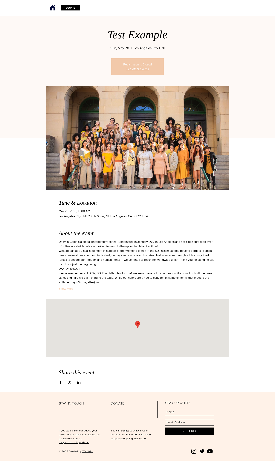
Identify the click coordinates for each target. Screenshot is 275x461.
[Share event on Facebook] (60, 382)
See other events (137, 69)
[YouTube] (210, 451)
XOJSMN (87, 451)
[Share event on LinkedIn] (79, 382)
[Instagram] (193, 451)
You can (116, 430)
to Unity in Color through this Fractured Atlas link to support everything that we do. (131, 434)
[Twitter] (201, 451)
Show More (66, 288)
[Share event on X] (69, 382)
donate (125, 430)
